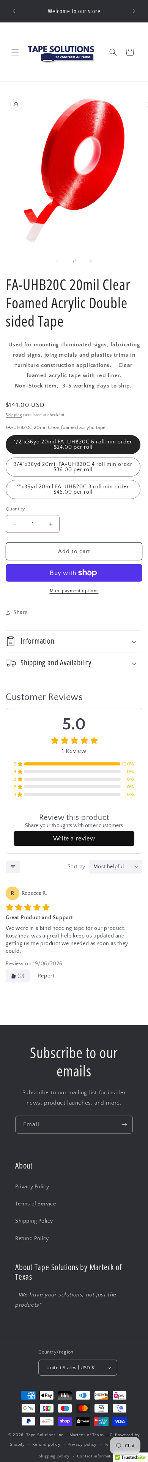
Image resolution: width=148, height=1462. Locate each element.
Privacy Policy (32, 1187)
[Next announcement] (134, 11)
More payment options (74, 590)
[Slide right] (90, 261)
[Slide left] (57, 261)
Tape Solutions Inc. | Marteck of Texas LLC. (70, 1435)
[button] (15, 52)
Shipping (14, 415)
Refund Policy (32, 1239)
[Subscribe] (124, 1125)
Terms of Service (35, 1204)
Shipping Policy (34, 1221)
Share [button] (20, 612)
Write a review (74, 838)
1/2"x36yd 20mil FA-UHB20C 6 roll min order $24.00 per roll (73, 444)
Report (46, 976)
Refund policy (46, 1444)
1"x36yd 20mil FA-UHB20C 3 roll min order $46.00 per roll (73, 489)
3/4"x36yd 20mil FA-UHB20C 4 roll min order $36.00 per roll (73, 467)
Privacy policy (82, 1444)
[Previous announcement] (14, 11)
